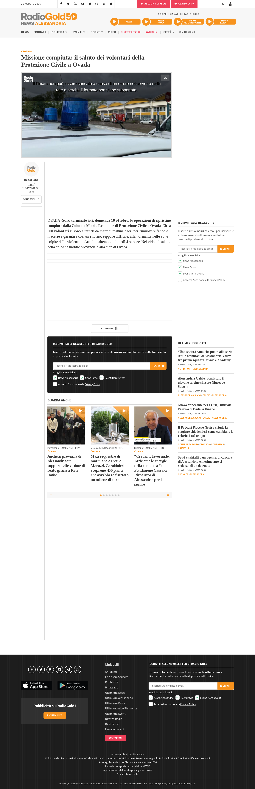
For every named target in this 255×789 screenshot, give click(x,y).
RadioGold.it (84, 783)
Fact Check (178, 758)
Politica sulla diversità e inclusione (64, 758)
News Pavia (91, 378)
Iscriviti (158, 366)
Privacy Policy (92, 384)
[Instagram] (82, 4)
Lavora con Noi (114, 729)
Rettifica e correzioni (198, 758)
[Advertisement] (109, 188)
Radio (150, 32)
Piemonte (183, 448)
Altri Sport (185, 369)
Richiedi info (54, 715)
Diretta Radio (113, 719)
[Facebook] (61, 4)
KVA (194, 783)
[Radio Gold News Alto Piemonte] (189, 22)
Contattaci (115, 738)
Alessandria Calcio (189, 395)
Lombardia (217, 444)
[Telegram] (89, 4)
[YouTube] (75, 4)
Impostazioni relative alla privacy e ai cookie (127, 770)
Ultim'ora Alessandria (119, 698)
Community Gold (188, 444)
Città (167, 32)
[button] (31, 199)
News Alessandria (68, 378)
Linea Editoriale (125, 758)
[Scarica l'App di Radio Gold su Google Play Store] (72, 685)
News (25, 32)
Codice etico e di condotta (100, 758)
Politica (58, 32)
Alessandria (200, 369)
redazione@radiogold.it (160, 783)
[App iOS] (110, 4)
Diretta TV (129, 32)
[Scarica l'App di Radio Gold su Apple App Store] (36, 685)
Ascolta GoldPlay (155, 3)
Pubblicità (111, 682)
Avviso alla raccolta (127, 774)
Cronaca (39, 32)
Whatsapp (111, 687)
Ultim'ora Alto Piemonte (121, 708)
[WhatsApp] (96, 4)
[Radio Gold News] (125, 22)
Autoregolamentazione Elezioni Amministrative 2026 (128, 762)
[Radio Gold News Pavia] (157, 22)
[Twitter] (68, 4)
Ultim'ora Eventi (115, 714)
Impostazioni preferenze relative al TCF (127, 766)
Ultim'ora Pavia (115, 703)
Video (112, 32)
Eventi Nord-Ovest (114, 378)
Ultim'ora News (115, 693)
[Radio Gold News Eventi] (221, 22)
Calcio (206, 395)
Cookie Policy (136, 754)
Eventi (78, 32)
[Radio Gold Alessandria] (49, 18)
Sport (96, 32)
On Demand (187, 32)
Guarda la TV (186, 3)
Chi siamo (111, 672)
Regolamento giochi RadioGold (153, 758)
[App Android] (103, 4)
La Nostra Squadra (116, 677)
